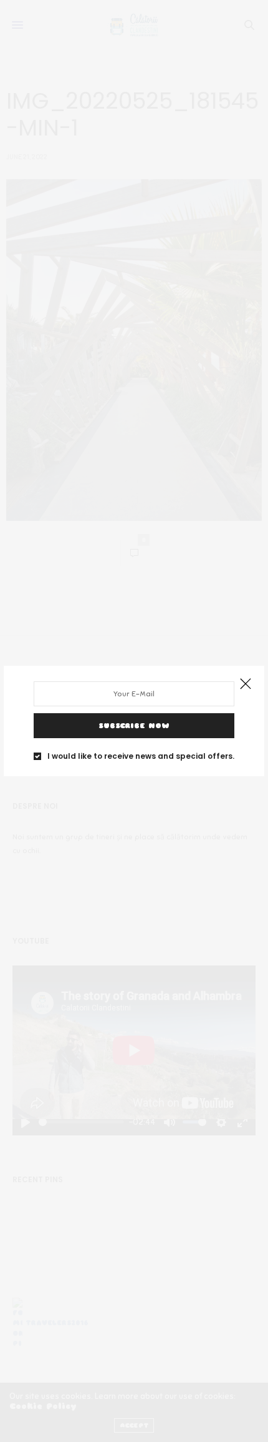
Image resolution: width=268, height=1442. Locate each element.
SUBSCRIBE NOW (134, 725)
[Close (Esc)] (245, 684)
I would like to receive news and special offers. (140, 756)
